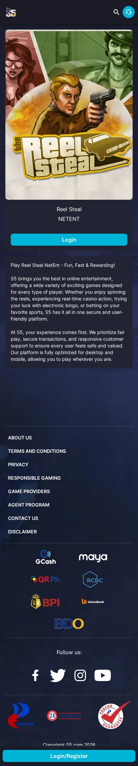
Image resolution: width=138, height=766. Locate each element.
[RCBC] (93, 579)
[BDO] (69, 623)
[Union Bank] (93, 601)
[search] (117, 12)
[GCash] (45, 557)
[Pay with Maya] (93, 557)
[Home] (10, 12)
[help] (129, 12)
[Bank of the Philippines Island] (45, 601)
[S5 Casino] (35, 675)
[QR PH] (45, 579)
